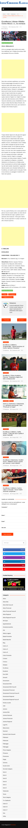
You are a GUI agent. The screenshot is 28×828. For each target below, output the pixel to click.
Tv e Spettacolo (6, 800)
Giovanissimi (6, 680)
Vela (4, 813)
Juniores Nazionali (7, 715)
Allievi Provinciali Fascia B (9, 611)
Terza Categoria (7, 797)
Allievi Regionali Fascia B (9, 617)
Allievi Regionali (7, 614)
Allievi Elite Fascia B (8, 605)
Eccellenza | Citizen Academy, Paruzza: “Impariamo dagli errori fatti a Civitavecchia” (12, 377)
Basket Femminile (7, 636)
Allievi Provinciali (7, 608)
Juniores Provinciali (7, 718)
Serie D (11, 401)
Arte (4, 630)
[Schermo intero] (23, 589)
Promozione (6, 756)
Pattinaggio (5, 743)
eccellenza (13, 294)
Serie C (5, 784)
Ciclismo (5, 658)
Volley (4, 816)
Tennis (4, 794)
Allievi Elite (5, 601)
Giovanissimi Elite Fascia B (9, 687)
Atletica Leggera (7, 633)
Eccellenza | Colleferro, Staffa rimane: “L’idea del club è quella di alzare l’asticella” (13, 433)
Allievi (4, 598)
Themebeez (13, 824)
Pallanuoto (5, 740)
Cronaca (5, 661)
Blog (4, 642)
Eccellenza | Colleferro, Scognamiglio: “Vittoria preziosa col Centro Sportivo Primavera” (13, 346)
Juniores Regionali (7, 721)
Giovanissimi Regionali (8, 696)
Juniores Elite (6, 712)
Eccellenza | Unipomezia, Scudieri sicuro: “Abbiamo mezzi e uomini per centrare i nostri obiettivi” (13, 461)
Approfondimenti (7, 623)
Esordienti (5, 671)
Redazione (5, 26)
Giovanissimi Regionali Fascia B (11, 699)
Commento (4, 507)
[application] (14, 584)
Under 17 (5, 810)
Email (3, 521)
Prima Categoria (7, 750)
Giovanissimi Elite (7, 683)
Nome (3, 515)
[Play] (4, 589)
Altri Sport (5, 620)
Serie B (5, 778)
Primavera (5, 753)
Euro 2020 (5, 674)
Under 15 (5, 803)
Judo (4, 705)
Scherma (5, 762)
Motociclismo (6, 728)
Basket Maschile (7, 639)
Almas (5, 294)
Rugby (4, 759)
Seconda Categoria (7, 769)
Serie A (4, 772)
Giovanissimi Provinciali (9, 690)
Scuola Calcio (6, 765)
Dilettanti (5, 664)
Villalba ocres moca (8, 297)
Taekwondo (5, 791)
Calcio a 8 (5, 652)
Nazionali (5, 731)
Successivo (21, 319)
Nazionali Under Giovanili (9, 734)
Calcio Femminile (7, 655)
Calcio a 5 (5, 646)
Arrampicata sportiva (8, 627)
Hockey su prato (7, 702)
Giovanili (5, 677)
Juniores (5, 709)
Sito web (4, 527)
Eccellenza (5, 28)
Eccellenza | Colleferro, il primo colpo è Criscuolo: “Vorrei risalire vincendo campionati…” (12, 489)
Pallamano (5, 737)
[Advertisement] (13, 68)
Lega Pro (5, 724)
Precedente (6, 319)
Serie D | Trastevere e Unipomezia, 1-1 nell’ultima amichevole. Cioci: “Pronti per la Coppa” (13, 405)
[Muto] (21, 589)
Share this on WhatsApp (8, 290)
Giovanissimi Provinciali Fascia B (11, 693)
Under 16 (5, 806)
